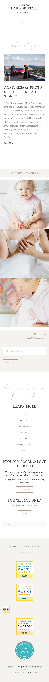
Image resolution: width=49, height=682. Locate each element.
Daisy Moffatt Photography (27, 667)
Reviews (24, 420)
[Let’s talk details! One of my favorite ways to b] (24, 253)
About (24, 432)
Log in (37, 672)
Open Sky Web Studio (26, 672)
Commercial (24, 445)
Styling (24, 438)
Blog (24, 451)
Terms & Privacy (29, 547)
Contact (24, 553)
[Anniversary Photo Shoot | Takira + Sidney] (24, 80)
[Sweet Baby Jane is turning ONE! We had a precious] (24, 204)
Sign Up (10, 362)
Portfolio (24, 414)
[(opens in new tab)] (24, 577)
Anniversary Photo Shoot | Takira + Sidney (23, 91)
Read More (9, 143)
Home (13, 546)
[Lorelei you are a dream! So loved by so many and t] (24, 302)
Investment (24, 426)
